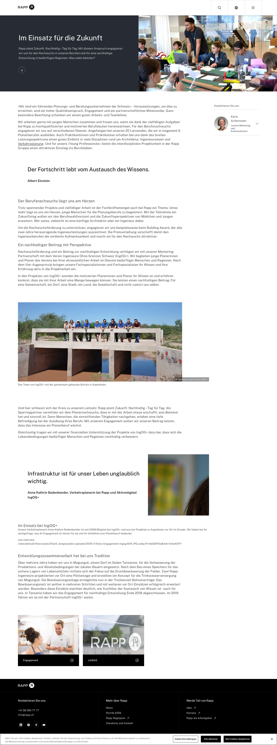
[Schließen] (271, 739)
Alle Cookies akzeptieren (237, 739)
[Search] (219, 7)
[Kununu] (28, 725)
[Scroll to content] (22, 70)
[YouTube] (44, 725)
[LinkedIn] (21, 725)
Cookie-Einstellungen (185, 739)
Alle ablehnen (211, 739)
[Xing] (36, 725)
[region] (138, 739)
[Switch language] (236, 7)
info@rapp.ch (26, 714)
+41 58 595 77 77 (28, 710)
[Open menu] (253, 7)
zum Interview (26, 539)
